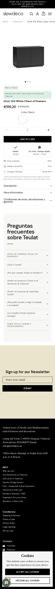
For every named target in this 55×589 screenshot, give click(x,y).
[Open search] (31, 14)
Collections (17, 21)
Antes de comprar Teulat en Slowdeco (22, 255)
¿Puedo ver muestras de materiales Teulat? (23, 293)
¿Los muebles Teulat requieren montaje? (21, 314)
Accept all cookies (27, 572)
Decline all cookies (27, 580)
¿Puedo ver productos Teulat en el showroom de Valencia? (22, 282)
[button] (22, 119)
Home (5, 21)
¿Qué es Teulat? (14, 265)
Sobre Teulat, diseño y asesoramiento (19, 325)
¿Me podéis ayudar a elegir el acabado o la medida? (24, 303)
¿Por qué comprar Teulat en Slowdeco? (24, 273)
